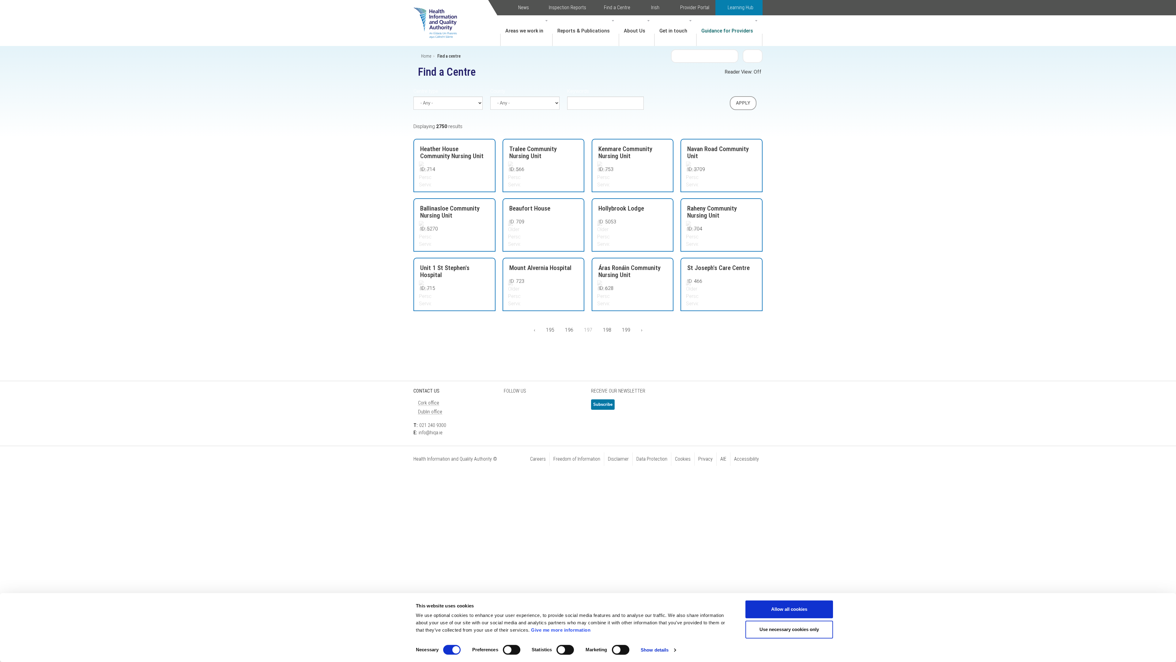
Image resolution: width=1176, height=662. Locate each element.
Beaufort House (529, 208)
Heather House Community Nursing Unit (452, 152)
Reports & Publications (583, 31)
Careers (538, 459)
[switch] (511, 650)
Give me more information (560, 630)
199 (627, 330)
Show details (655, 649)
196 (570, 330)
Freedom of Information (576, 459)
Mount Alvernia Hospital (540, 268)
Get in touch (673, 31)
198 (608, 330)
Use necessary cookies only (789, 629)
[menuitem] (526, 30)
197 (591, 332)
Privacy (705, 459)
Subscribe (602, 404)
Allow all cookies (789, 609)
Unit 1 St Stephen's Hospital (444, 271)
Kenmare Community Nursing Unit (625, 152)
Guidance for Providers (727, 31)
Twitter (511, 407)
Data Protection (651, 459)
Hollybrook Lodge (621, 208)
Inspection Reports (567, 7)
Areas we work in (524, 31)
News (523, 7)
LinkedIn (542, 407)
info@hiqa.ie (431, 433)
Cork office (428, 403)
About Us (634, 31)
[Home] (438, 14)
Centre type (425, 91)
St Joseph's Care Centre (718, 268)
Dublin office (430, 412)
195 (551, 330)
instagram (572, 407)
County (497, 91)
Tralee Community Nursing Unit (533, 152)
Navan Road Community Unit (718, 152)
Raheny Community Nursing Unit (712, 212)
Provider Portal (694, 7)
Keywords (578, 91)
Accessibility (746, 459)
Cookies (683, 459)
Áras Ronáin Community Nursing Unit (629, 271)
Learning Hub (740, 7)
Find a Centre (617, 7)
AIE (723, 459)
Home (426, 56)
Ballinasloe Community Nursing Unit (450, 212)
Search (753, 56)
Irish (655, 7)
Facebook (526, 407)
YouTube (557, 407)
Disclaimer (618, 459)
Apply (743, 103)
